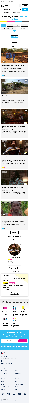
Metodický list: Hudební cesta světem (13, 276)
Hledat (24, 9)
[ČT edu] (4, 6)
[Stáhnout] (11, 293)
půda (22, 12)
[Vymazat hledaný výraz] (20, 9)
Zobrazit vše (14, 232)
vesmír (14, 12)
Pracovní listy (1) (8, 28)
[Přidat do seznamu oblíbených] (26, 50)
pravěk (18, 12)
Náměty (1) (24, 25)
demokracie (9, 12)
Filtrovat (15, 36)
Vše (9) (4, 25)
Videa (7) (10, 25)
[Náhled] (14, 293)
